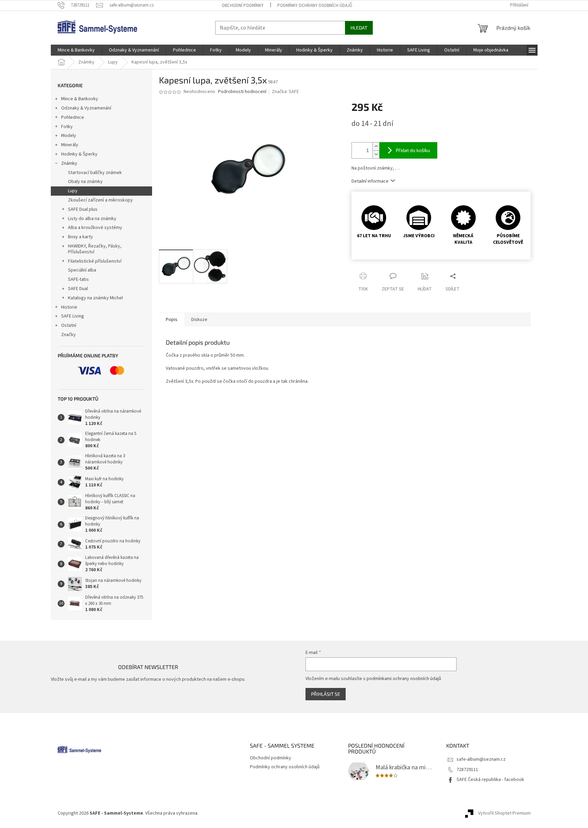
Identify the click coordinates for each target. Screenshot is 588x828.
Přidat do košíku (413, 150)
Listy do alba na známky (92, 218)
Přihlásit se (325, 694)
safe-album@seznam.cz (481, 759)
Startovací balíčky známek (95, 172)
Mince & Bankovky (79, 98)
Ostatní (68, 325)
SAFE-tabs (78, 279)
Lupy (73, 190)
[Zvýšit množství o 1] (375, 146)
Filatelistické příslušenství (95, 261)
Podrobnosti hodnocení (242, 92)
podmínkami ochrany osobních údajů (404, 678)
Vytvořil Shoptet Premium (504, 813)
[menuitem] (76, 50)
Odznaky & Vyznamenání (86, 108)
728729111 (467, 769)
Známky (69, 163)
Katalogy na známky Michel (95, 298)
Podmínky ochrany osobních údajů (314, 5)
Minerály (69, 144)
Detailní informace (370, 181)
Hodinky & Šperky (79, 154)
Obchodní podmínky (243, 5)
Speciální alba (82, 270)
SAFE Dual (78, 288)
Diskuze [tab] (199, 319)
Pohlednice (72, 117)
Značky (68, 334)
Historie (69, 307)
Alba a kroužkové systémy (95, 227)
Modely (68, 135)
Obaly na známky (85, 181)
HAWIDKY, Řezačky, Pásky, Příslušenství (95, 249)
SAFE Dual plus (82, 209)
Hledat (358, 28)
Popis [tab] (171, 319)
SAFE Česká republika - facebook (490, 779)
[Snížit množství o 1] (375, 154)
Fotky (67, 126)
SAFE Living (72, 316)
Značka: (285, 91)
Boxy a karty (80, 236)
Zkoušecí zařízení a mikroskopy (100, 200)
